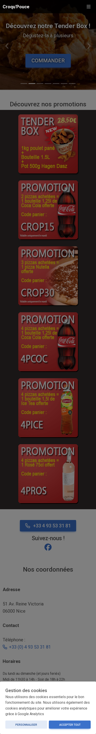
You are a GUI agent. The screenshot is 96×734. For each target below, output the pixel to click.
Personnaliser (26, 724)
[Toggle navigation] (88, 7)
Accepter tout (70, 724)
